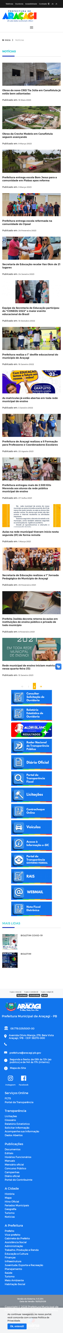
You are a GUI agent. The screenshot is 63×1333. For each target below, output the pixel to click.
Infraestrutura (13, 1261)
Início (8, 40)
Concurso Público (15, 1168)
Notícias (10, 1216)
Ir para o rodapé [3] (47, 992)
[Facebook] (24, 1078)
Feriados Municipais (17, 1205)
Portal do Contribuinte (18, 1179)
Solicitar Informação (17, 1127)
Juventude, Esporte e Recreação (24, 1265)
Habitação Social (15, 1284)
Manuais (10, 1160)
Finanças (10, 1257)
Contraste (43, 4)
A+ (53, 4)
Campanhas (12, 1172)
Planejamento (13, 1268)
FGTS (8, 1098)
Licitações (11, 1116)
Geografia (10, 1209)
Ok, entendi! (17, 1326)
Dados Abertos (14, 1135)
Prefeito (9, 1230)
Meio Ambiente (14, 1280)
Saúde (8, 1272)
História (9, 1193)
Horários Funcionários (18, 1156)
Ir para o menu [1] (15, 992)
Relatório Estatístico (17, 1123)
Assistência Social (16, 1242)
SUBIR (44, 995)
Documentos (12, 1149)
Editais (9, 1153)
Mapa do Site (18, 1067)
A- (56, 4)
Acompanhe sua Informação (22, 1131)
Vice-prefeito (12, 1234)
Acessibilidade (31, 4)
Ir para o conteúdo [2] (31, 992)
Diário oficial (12, 1176)
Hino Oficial (12, 1201)
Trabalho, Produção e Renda (22, 1249)
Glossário (10, 1119)
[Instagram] (10, 1078)
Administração (14, 1246)
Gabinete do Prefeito (17, 1238)
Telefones (9, 4)
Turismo (10, 1212)
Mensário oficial (14, 1164)
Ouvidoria (19, 4)
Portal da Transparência (19, 1102)
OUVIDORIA (34, 995)
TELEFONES (22, 995)
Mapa (8, 1197)
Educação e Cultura (16, 1253)
